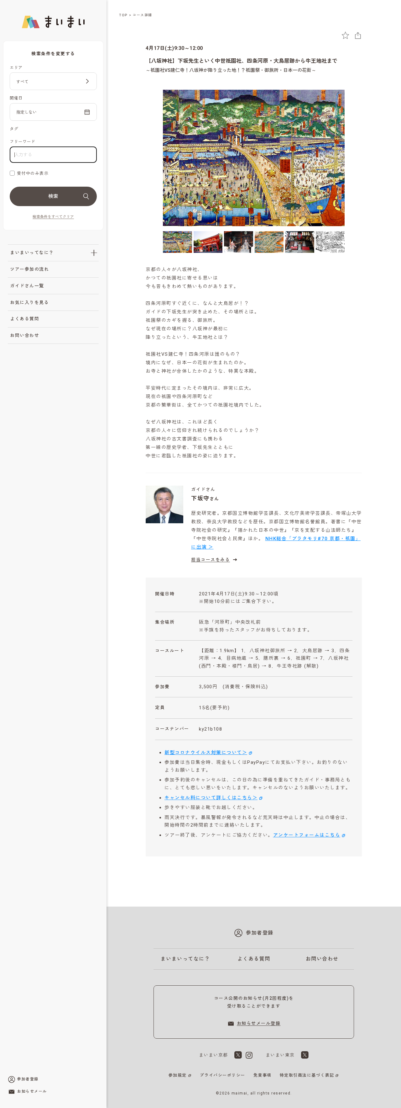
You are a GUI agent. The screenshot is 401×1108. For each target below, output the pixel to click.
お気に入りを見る (29, 302)
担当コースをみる (210, 559)
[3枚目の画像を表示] (238, 242)
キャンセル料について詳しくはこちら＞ (211, 798)
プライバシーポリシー (222, 1075)
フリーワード (22, 141)
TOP (123, 15)
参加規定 (178, 1075)
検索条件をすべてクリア (53, 217)
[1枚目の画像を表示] (177, 242)
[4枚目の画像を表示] (269, 242)
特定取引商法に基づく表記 (307, 1075)
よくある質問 (24, 318)
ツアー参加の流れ (29, 269)
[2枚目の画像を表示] (208, 242)
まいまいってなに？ (32, 252)
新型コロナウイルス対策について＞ (205, 752)
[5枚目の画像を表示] (299, 242)
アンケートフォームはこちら (307, 835)
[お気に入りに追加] (345, 35)
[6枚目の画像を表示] (330, 242)
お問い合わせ (24, 335)
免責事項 (262, 1075)
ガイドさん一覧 (27, 285)
